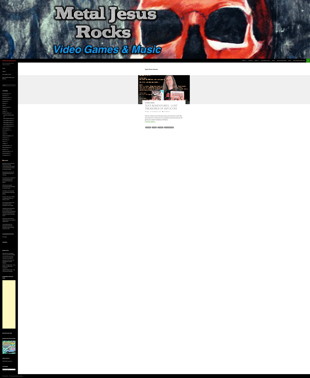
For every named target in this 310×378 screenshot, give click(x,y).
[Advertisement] (9, 304)
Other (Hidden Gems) (7, 126)
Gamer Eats (4, 139)
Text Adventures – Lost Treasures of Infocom (161, 107)
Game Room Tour (6, 97)
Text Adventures (169, 127)
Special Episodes (5, 145)
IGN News (6, 160)
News (3, 105)
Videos (256, 60)
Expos (273, 60)
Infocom (148, 127)
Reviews (4, 149)
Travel (3, 109)
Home (289, 60)
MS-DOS (154, 127)
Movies (3, 103)
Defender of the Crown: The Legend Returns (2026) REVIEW (8, 261)
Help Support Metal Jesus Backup (8, 78)
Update (4, 111)
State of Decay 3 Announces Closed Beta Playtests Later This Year (8, 173)
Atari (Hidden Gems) (7, 124)
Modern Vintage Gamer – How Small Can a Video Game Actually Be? (8, 266)
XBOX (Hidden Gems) (8, 118)
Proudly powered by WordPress (16, 376)
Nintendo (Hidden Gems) (8, 115)
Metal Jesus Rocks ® (9, 61)
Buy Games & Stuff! (265, 60)
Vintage (152, 102)
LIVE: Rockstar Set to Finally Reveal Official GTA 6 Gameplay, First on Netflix (8, 204)
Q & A (3, 132)
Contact (250, 60)
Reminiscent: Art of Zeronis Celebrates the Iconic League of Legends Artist (9, 220)
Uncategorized (5, 155)
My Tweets (4, 236)
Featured (4, 95)
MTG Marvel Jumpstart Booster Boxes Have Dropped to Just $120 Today (8, 187)
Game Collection (5, 130)
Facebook (4, 242)
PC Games (147, 102)
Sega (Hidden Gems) (7, 122)
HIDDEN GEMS (5, 113)
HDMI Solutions (5, 99)
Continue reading (150, 121)
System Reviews (5, 107)
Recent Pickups (5, 147)
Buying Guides (5, 93)
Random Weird (5, 153)
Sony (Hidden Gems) (7, 120)
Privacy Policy (5, 376)
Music (3, 141)
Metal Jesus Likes (6, 151)
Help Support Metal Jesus (299, 60)
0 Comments (166, 111)
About (243, 60)
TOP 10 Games (5, 128)
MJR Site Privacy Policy (7, 361)
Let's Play (4, 101)
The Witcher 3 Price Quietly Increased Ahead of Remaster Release (8, 192)
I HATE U (4, 133)
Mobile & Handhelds (6, 135)
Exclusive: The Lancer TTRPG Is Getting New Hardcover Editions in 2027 (8, 198)
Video (147, 111)
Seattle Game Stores (281, 60)
